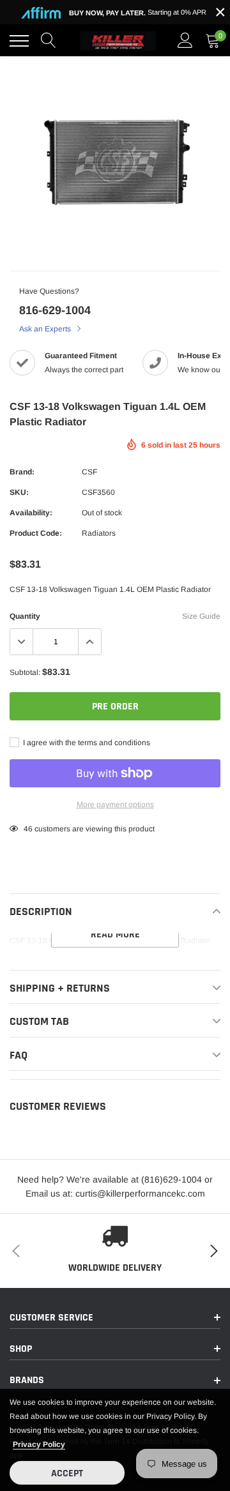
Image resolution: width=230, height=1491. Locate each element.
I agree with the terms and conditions (85, 742)
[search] (48, 41)
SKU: (19, 492)
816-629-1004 (55, 310)
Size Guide (201, 616)
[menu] (19, 40)
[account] (185, 40)
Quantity (25, 616)
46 (28, 828)
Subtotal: (25, 672)
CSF (89, 471)
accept (67, 1473)
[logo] (118, 41)
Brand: (22, 471)
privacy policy (39, 1444)
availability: (31, 512)
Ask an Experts (46, 328)
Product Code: (36, 533)
